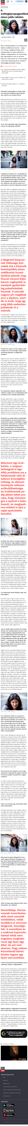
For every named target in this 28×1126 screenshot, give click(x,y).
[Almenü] (8, 1)
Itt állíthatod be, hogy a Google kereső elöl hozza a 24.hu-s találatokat (15, 1033)
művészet (9, 4)
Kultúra (4, 7)
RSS (4, 1077)
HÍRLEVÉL (5, 1080)
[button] (26, 4)
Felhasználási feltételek (10, 1086)
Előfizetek (20, 1)
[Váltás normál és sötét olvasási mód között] (12, 1)
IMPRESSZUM (6, 1083)
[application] (14, 1053)
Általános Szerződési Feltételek (12, 1092)
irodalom (21, 4)
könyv (15, 4)
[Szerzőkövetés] (13, 37)
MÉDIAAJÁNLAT (6, 1096)
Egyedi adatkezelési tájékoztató (12, 1089)
